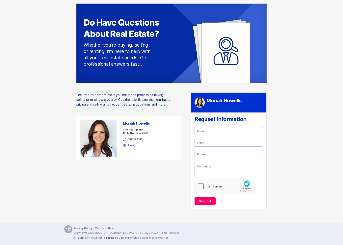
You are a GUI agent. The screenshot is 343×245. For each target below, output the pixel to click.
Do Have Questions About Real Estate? (121, 28)
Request (205, 201)
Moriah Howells (136, 123)
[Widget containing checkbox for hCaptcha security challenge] (224, 186)
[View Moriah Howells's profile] (98, 137)
